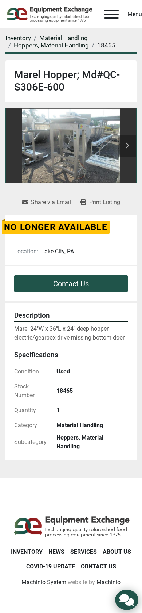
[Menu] (111, 14)
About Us (117, 551)
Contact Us (71, 283)
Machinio (108, 582)
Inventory (27, 551)
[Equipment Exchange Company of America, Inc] (71, 525)
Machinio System (43, 582)
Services (83, 551)
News (56, 551)
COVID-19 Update (50, 566)
